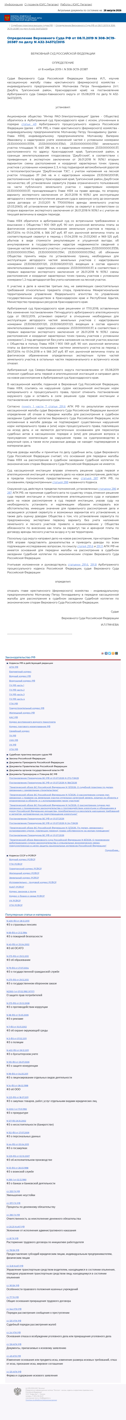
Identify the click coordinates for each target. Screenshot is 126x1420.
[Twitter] (109, 652)
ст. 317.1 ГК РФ (13, 1203)
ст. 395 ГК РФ (13, 1215)
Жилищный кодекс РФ (22, 712)
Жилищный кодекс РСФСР (24, 873)
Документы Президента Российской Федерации (36, 762)
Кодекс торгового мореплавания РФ (29, 726)
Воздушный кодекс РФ (22, 680)
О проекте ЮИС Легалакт (41, 4)
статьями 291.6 (78, 564)
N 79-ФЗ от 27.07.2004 (18, 968)
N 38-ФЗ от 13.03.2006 (18, 1015)
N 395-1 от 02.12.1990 (16, 1179)
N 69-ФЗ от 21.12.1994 (17, 932)
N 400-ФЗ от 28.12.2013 (18, 921)
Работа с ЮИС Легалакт (76, 4)
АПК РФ (13, 667)
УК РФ (12, 744)
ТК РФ (12, 735)
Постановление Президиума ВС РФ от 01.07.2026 (36, 818)
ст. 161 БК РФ (13, 1285)
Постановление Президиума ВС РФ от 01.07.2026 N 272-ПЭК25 (44, 778)
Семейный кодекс (19, 731)
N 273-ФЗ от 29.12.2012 (18, 956)
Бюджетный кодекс (20, 671)
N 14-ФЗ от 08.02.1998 (17, 1085)
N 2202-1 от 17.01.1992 (17, 1109)
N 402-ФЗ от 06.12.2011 (18, 1050)
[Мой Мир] (116, 652)
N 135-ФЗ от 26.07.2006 (18, 1062)
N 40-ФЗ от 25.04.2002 (18, 944)
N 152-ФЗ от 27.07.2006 (18, 1132)
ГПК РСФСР (15, 864)
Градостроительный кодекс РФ (26, 708)
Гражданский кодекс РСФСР (25, 868)
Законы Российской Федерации (27, 758)
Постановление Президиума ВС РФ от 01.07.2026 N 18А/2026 (43, 782)
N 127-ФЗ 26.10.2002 (16, 1121)
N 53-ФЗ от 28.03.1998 (17, 1168)
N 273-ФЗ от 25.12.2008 (18, 1003)
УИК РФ (13, 740)
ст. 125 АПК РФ (14, 1372)
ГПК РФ (13, 703)
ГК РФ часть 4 (17, 699)
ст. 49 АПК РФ (14, 1356)
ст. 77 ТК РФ (13, 1297)
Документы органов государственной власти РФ (36, 770)
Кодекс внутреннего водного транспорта (32, 722)
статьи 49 (28, 124)
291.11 (99, 546)
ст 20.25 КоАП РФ (16, 1226)
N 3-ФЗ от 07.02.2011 (17, 1038)
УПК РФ (13, 749)
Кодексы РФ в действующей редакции (31, 663)
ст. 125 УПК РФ (14, 1321)
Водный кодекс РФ (20, 676)
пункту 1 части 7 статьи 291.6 (43, 406)
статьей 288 (60, 482)
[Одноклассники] (113, 652)
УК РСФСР (15, 900)
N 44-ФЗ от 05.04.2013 (18, 1144)
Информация (14, 4)
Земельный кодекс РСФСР (24, 877)
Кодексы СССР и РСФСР (22, 855)
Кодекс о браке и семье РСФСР (27, 896)
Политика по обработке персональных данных (41, 1400)
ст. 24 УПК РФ (14, 1332)
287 (9, 492)
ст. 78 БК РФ (13, 1250)
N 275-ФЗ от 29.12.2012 (18, 979)
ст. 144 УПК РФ (14, 1309)
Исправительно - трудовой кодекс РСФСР (32, 882)
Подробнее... (112, 850)
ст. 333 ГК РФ (13, 1191)
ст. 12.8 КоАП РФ (15, 1266)
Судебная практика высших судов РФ (30, 754)
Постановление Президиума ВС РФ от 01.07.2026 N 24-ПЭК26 (43, 823)
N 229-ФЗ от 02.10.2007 (18, 1156)
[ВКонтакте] (106, 652)
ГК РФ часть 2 (16, 690)
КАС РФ (13, 717)
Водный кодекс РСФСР (22, 859)
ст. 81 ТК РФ (12, 1238)
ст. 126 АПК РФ (14, 1344)
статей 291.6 (85, 546)
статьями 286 (107, 488)
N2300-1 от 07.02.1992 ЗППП (20, 991)
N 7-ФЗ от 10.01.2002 (17, 1027)
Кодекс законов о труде (22, 891)
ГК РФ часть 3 (16, 694)
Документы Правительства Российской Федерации (38, 766)
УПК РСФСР (15, 905)
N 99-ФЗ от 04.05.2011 (17, 1074)
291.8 (93, 564)
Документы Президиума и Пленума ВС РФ (33, 774)
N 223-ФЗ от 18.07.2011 (17, 1097)
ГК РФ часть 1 (16, 685)
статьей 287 (89, 478)
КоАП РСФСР (16, 887)
